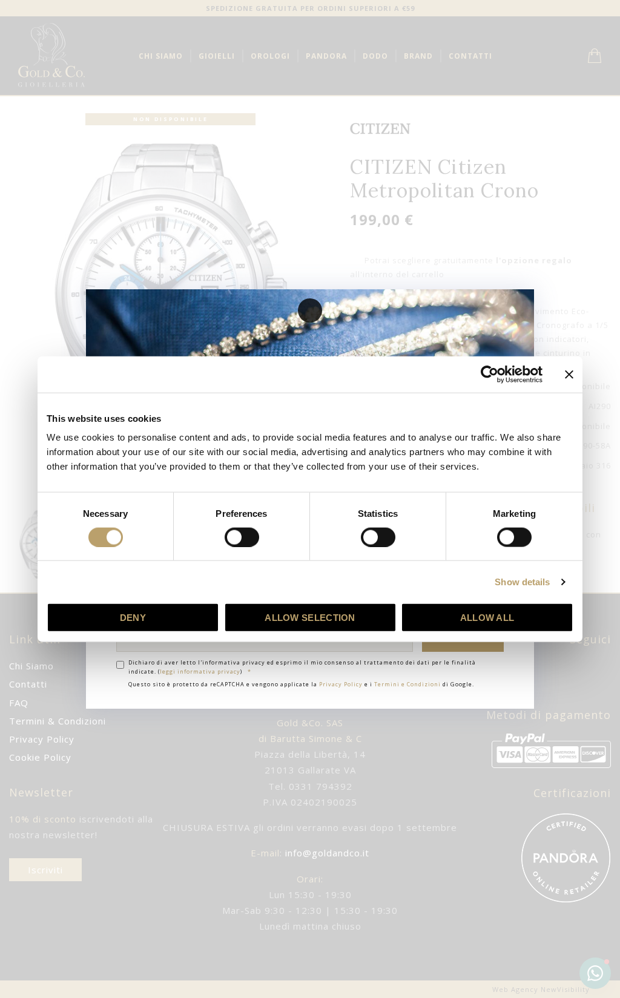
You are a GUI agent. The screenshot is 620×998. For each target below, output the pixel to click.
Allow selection (310, 617)
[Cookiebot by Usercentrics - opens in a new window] (489, 374)
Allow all (487, 617)
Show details (522, 581)
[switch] (242, 537)
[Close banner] (569, 374)
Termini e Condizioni (407, 684)
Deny (133, 617)
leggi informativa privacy (200, 671)
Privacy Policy (341, 684)
